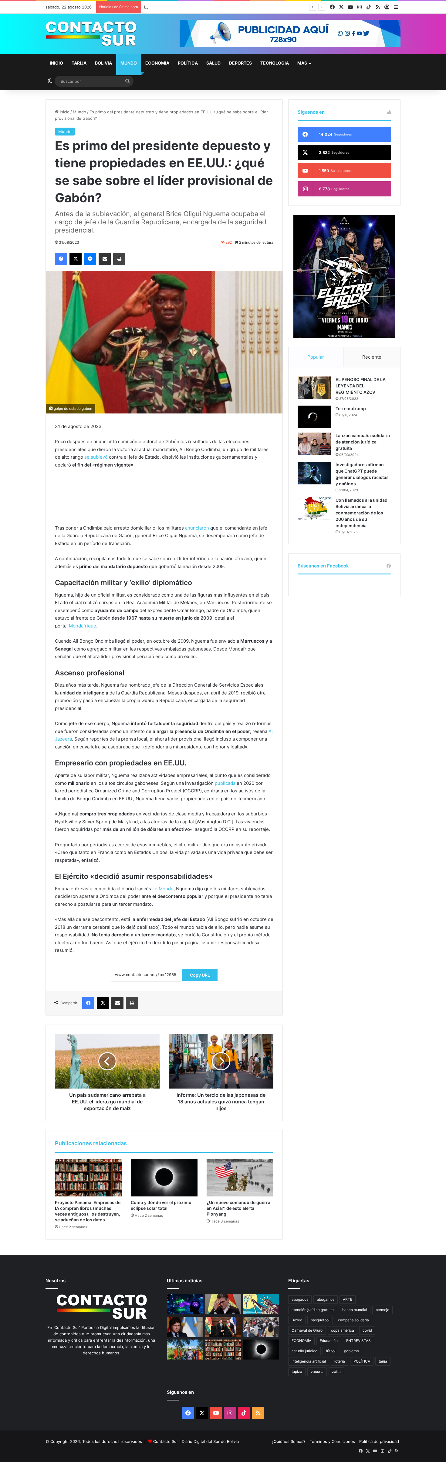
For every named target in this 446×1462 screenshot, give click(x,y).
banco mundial (354, 1309)
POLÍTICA (361, 1361)
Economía (157, 62)
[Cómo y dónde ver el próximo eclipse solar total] (164, 1177)
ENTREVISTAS (358, 1340)
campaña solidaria (353, 1320)
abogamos (325, 1299)
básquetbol (320, 1320)
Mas (302, 62)
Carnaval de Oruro (307, 1330)
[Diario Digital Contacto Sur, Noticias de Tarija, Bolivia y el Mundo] (91, 33)
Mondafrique (82, 626)
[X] (75, 259)
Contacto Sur (166, 1441)
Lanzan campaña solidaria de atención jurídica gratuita (363, 442)
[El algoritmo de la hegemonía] (185, 1304)
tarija (383, 1361)
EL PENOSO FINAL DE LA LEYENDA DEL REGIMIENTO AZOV (361, 386)
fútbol (331, 1351)
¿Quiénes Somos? (289, 1441)
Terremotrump (351, 408)
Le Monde (163, 889)
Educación (329, 1340)
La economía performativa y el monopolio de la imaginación (199, 7)
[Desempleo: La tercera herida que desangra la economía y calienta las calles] (261, 1327)
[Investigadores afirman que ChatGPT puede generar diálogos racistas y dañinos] (314, 473)
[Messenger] (90, 259)
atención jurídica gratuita (313, 1309)
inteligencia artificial (309, 1361)
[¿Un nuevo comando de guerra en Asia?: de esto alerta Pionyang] (240, 1177)
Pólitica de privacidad (379, 1441)
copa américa (342, 1330)
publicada (225, 783)
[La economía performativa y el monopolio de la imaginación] (261, 1304)
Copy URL (200, 975)
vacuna (317, 1371)
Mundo (128, 62)
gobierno (351, 1351)
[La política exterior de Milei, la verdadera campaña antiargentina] (185, 1327)
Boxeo (297, 1320)
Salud (213, 62)
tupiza (297, 1371)
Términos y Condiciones (332, 1441)
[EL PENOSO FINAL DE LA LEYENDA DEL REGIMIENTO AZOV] (314, 387)
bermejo (382, 1309)
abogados (300, 1299)
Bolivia (103, 62)
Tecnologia (274, 62)
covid (367, 1330)
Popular (315, 357)
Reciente (371, 357)
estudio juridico (304, 1351)
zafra (336, 1371)
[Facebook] (61, 259)
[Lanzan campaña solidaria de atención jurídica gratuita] (314, 444)
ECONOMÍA (301, 1340)
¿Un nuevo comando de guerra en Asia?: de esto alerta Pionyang (238, 1208)
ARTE (347, 1299)
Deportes (240, 62)
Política (188, 62)
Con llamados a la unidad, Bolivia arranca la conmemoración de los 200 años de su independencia (362, 512)
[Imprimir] (119, 259)
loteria (339, 1361)
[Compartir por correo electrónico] (105, 259)
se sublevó (96, 457)
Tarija (79, 62)
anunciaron (197, 528)
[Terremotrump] (314, 417)
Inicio (56, 62)
